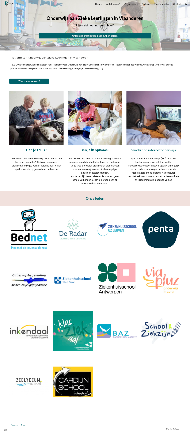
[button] (186, 4)
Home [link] (98, 4)
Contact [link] (177, 4)
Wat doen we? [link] (113, 4)
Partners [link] (145, 4)
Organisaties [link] (131, 4)
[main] (95, 22)
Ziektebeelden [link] (161, 4)
